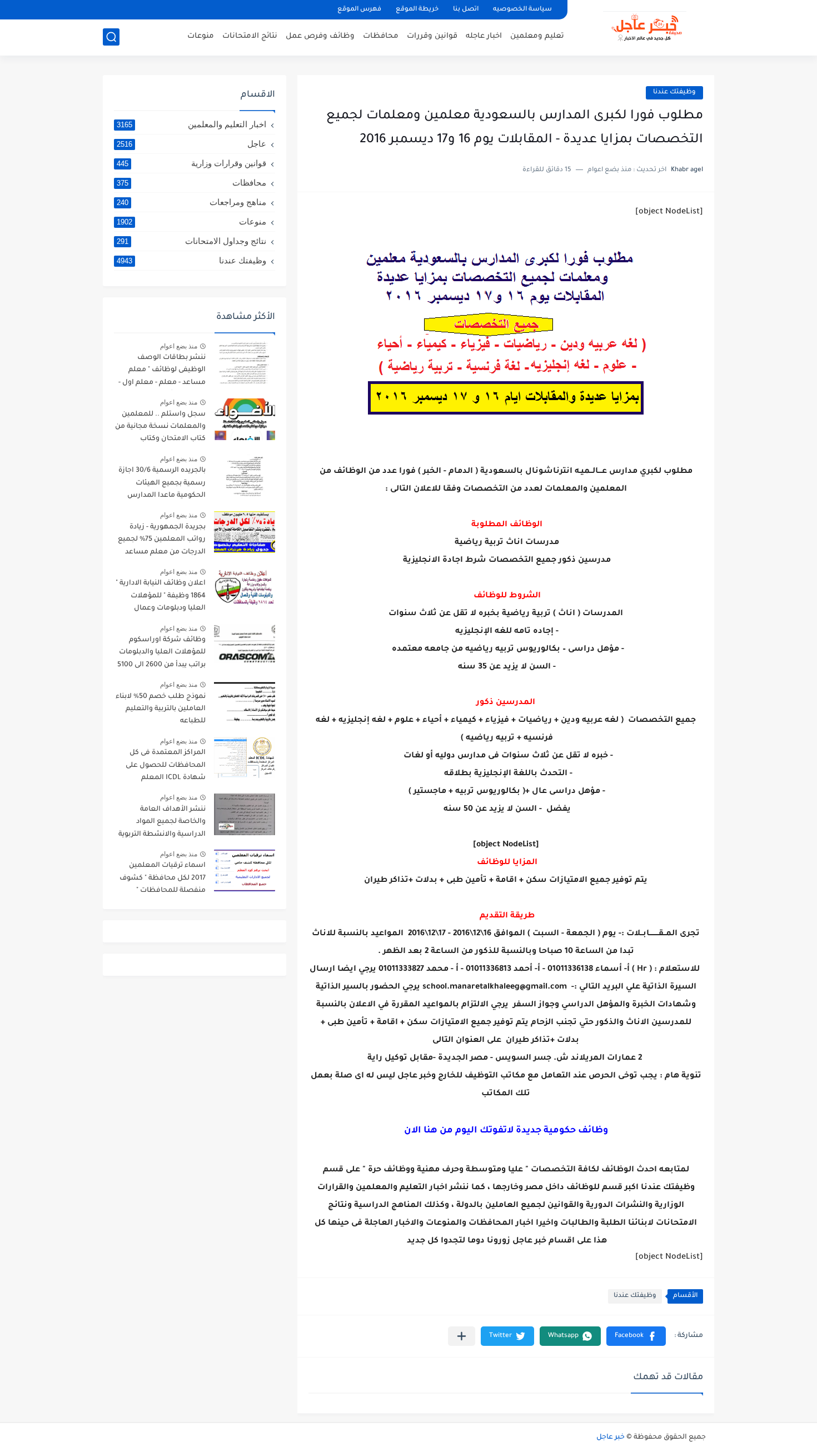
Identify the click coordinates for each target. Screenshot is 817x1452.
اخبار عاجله (484, 36)
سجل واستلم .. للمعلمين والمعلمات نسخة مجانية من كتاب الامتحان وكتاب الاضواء (160, 429)
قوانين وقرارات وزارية (191, 163)
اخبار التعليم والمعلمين (191, 124)
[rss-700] (244, 9)
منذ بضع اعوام (178, 346)
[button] (636, 1336)
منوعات (200, 36)
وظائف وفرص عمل (320, 36)
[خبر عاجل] (644, 26)
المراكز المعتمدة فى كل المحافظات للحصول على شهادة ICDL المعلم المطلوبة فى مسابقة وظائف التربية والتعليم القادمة (166, 767)
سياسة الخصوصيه (522, 9)
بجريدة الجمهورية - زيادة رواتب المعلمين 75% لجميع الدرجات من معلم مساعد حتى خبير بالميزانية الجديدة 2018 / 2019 (162, 541)
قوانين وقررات (432, 36)
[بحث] (111, 37)
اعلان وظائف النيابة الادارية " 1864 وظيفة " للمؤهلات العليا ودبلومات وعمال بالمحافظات (161, 598)
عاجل (191, 143)
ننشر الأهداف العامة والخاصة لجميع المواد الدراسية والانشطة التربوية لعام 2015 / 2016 (162, 824)
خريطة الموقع (417, 9)
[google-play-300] (188, 9)
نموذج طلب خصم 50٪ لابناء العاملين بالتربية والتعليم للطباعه (161, 709)
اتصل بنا (466, 9)
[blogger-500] (150, 9)
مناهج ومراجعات (191, 202)
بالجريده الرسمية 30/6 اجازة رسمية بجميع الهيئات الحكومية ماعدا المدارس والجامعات (162, 485)
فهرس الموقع (359, 9)
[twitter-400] (169, 9)
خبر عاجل (610, 1437)
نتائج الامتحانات (249, 36)
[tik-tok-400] (112, 9)
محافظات (380, 36)
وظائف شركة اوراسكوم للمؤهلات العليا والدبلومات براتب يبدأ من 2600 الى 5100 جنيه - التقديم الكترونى (161, 654)
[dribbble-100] (263, 9)
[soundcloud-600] (225, 9)
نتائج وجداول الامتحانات (191, 241)
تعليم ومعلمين (537, 36)
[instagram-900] (206, 9)
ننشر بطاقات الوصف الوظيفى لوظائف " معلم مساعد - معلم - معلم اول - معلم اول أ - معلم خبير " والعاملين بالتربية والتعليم (162, 372)
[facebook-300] (131, 9)
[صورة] (244, 362)
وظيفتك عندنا (674, 92)
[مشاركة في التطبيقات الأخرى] (461, 1336)
